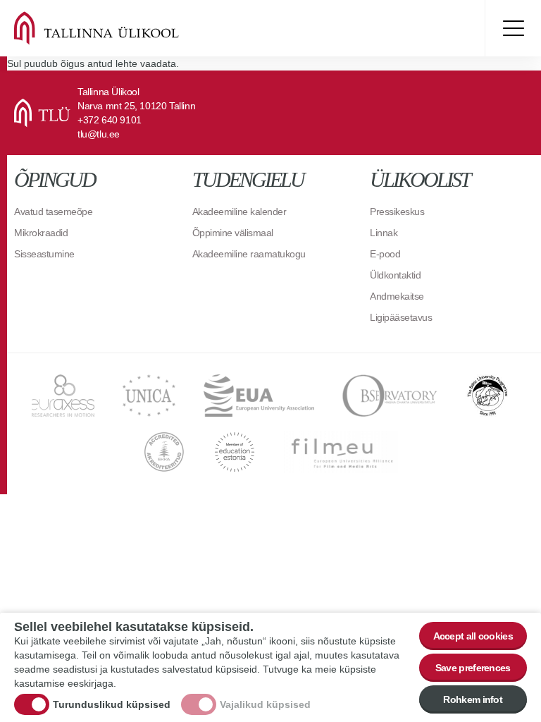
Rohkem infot (472, 699)
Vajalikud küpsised (265, 704)
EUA (259, 395)
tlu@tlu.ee (98, 134)
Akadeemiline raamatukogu (249, 253)
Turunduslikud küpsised (111, 704)
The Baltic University (487, 395)
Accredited (164, 452)
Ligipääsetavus (401, 317)
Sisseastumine (44, 253)
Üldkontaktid (395, 275)
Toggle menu (513, 28)
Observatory (389, 395)
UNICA (149, 395)
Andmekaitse (397, 296)
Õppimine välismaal (232, 232)
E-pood (385, 253)
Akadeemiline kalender (239, 211)
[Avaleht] (112, 28)
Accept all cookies (473, 636)
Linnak (383, 232)
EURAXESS (63, 395)
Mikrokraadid (41, 232)
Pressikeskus (397, 211)
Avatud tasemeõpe (53, 211)
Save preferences (473, 667)
